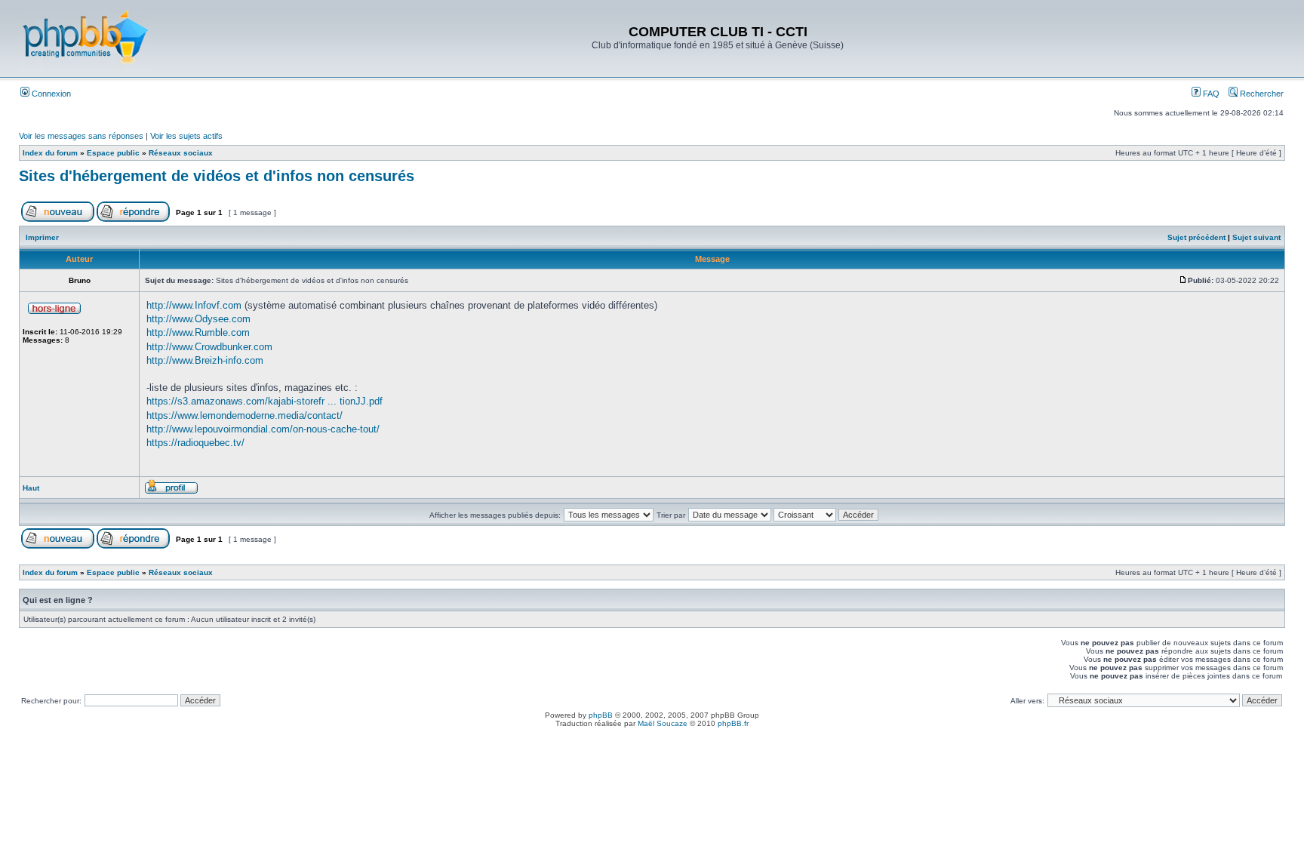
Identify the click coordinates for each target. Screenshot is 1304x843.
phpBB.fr (733, 723)
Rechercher (1261, 93)
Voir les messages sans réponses (81, 135)
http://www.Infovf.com (193, 305)
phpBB (601, 715)
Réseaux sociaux (181, 153)
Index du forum (50, 153)
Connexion (50, 93)
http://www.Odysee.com (198, 319)
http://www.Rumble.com (198, 332)
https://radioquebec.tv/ (195, 442)
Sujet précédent (1196, 237)
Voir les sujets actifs (186, 135)
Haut (31, 488)
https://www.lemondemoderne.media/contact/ (244, 415)
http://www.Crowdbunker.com (209, 346)
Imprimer (42, 237)
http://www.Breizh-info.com (204, 360)
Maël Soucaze (662, 723)
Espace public (113, 153)
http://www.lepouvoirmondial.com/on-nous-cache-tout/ (263, 429)
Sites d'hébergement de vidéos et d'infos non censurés (216, 176)
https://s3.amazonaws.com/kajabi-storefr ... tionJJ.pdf (264, 401)
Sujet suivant (1256, 237)
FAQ (1210, 93)
